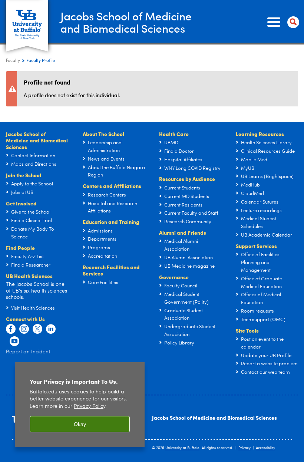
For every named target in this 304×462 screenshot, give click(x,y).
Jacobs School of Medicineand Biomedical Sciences (126, 22)
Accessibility (265, 448)
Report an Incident (28, 351)
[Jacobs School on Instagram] (24, 329)
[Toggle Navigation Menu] (282, 22)
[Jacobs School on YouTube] (14, 341)
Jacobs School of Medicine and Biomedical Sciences (214, 417)
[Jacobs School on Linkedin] (51, 329)
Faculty (13, 61)
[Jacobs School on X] (37, 329)
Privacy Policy (89, 406)
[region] (80, 404)
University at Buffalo (182, 448)
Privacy (244, 448)
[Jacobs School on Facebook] (11, 329)
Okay (80, 424)
